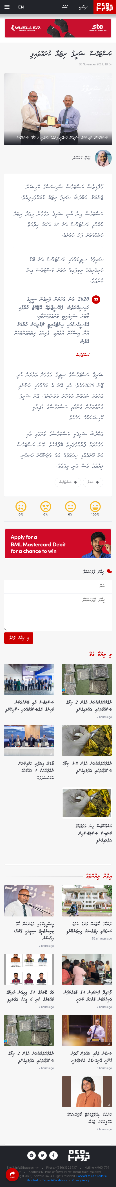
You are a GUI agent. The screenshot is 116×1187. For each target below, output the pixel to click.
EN (21, 7)
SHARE (12, 1177)
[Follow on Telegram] (31, 1155)
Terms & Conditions (55, 1180)
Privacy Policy (80, 1180)
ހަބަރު (65, 7)
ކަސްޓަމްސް (66, 482)
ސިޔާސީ (83, 7)
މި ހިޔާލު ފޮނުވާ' (18, 638)
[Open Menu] (7, 7)
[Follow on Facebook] (53, 1155)
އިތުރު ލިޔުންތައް (99, 876)
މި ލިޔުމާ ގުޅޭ (100, 654)
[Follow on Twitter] (42, 1155)
